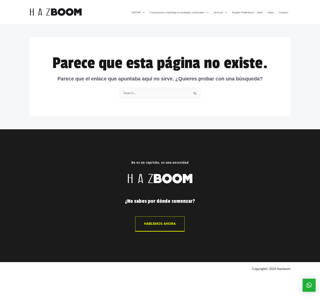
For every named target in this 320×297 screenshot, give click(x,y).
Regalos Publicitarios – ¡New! (247, 12)
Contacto (283, 12)
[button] (309, 285)
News (271, 12)
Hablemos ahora (160, 223)
